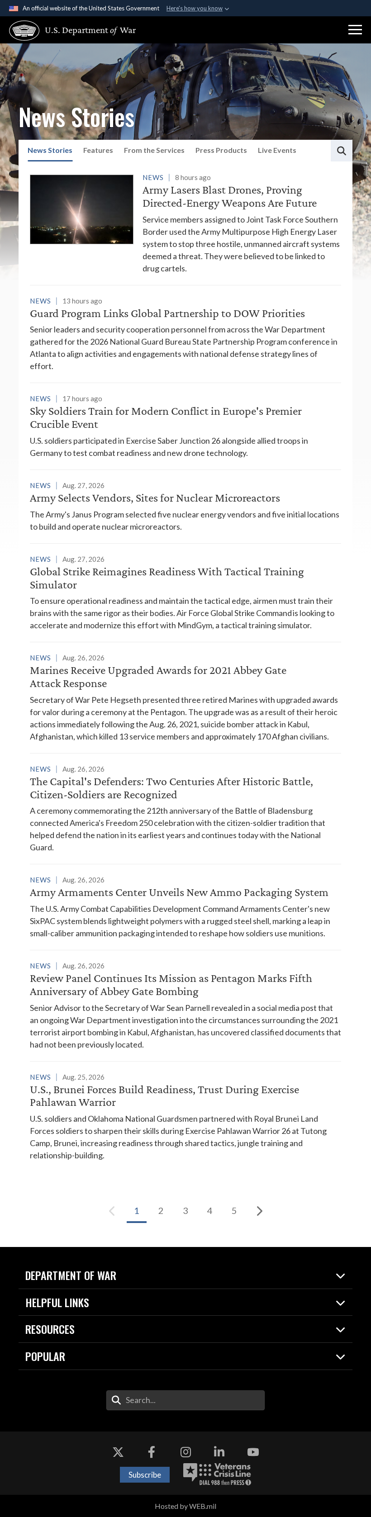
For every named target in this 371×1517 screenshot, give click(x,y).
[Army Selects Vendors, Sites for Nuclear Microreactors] (185, 506)
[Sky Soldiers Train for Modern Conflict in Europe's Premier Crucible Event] (185, 425)
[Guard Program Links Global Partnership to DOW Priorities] (185, 333)
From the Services (154, 150)
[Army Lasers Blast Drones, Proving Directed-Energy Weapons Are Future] (185, 223)
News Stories (50, 150)
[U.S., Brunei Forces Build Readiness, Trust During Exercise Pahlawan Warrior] (185, 1116)
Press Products (221, 150)
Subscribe (144, 1474)
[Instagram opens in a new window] (185, 1452)
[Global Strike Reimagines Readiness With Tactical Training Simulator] (185, 592)
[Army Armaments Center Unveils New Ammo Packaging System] (185, 906)
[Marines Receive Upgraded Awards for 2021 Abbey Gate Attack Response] (185, 697)
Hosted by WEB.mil (185, 1506)
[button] (355, 30)
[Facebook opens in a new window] (151, 1452)
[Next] (259, 1211)
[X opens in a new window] (118, 1452)
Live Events (277, 150)
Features (98, 150)
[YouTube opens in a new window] (253, 1452)
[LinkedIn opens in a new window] (219, 1452)
